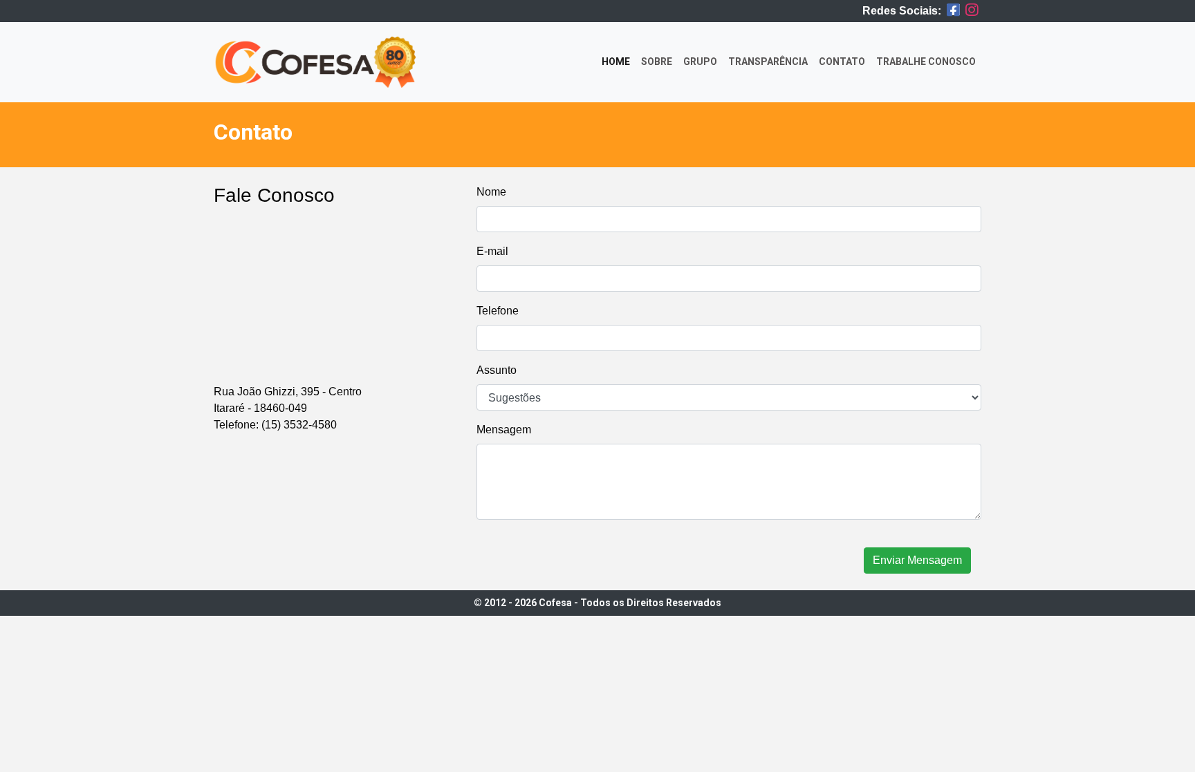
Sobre (656, 61)
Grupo (700, 61)
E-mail (492, 251)
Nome (491, 192)
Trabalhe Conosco (926, 61)
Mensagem (503, 429)
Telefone (497, 311)
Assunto (496, 370)
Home (619, 61)
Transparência (768, 61)
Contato (842, 61)
